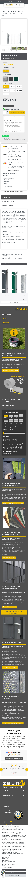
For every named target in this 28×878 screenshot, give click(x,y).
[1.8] (16, 420)
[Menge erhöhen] (7, 111)
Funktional (6, 865)
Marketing (6, 860)
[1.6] (10, 420)
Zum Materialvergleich (8, 557)
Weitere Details (7, 205)
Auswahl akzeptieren (14, 875)
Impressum (20, 850)
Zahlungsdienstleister (9, 861)
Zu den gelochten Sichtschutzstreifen (12, 723)
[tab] (14, 197)
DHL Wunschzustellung (9, 864)
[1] (16, 416)
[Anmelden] (9, 2)
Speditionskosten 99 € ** (11, 121)
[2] (21, 420)
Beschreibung (6, 197)
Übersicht (5, 322)
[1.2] (21, 415)
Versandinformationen (13, 170)
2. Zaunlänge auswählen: (11, 427)
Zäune (4, 318)
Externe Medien (8, 863)
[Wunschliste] (21, 2)
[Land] (14, 2)
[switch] (3, 876)
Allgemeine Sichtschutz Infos (10, 370)
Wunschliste (17, 135)
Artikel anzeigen (14, 302)
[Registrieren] (12, 2)
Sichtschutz (6, 314)
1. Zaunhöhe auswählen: (11, 412)
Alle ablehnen (14, 872)
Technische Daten (8, 201)
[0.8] (10, 415)
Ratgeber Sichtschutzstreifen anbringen (13, 503)
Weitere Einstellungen (7, 867)
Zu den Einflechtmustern (9, 606)
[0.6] (5, 416)
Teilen (6, 136)
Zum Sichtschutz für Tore (9, 667)
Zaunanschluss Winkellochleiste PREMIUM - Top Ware (13, 296)
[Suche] (19, 2)
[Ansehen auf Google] (14, 774)
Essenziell (6, 857)
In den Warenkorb (16, 112)
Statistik (6, 858)
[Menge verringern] (7, 113)
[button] (1, 769)
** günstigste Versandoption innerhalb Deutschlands (14, 139)
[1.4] (5, 421)
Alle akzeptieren (14, 870)
